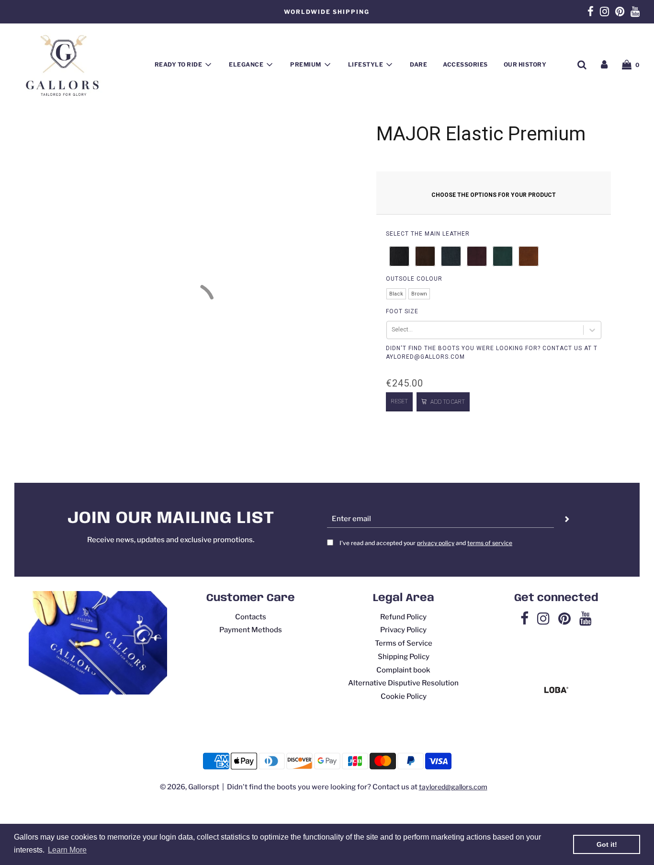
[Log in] (604, 64)
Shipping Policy (403, 656)
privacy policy (435, 542)
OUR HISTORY (525, 64)
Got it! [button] (607, 844)
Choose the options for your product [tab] (493, 195)
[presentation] (428, 233)
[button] (399, 256)
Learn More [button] (67, 850)
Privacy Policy (403, 630)
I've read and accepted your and (425, 542)
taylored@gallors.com (453, 787)
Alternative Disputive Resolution (403, 683)
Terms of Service (403, 643)
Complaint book (403, 670)
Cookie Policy (404, 696)
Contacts (250, 617)
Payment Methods (250, 630)
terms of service (489, 542)
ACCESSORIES (465, 64)
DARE (418, 64)
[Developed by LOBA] (556, 690)
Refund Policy (403, 617)
